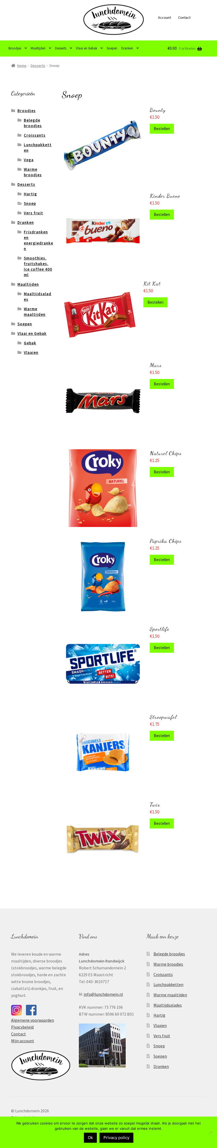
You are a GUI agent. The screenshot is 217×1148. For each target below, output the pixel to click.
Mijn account (22, 1040)
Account (164, 17)
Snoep (30, 203)
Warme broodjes (168, 964)
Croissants (35, 135)
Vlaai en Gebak (86, 48)
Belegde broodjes (169, 953)
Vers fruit (33, 212)
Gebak (30, 342)
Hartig (30, 193)
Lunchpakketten (168, 984)
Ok (90, 1137)
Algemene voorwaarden (32, 1020)
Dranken (127, 48)
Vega (29, 159)
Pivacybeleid (22, 1027)
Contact (184, 17)
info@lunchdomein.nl (103, 994)
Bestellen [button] (162, 128)
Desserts (60, 48)
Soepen (112, 48)
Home (21, 65)
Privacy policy (116, 1137)
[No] (210, 1132)
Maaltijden (38, 48)
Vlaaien (31, 352)
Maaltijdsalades (167, 1005)
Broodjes (14, 48)
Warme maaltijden (170, 994)
